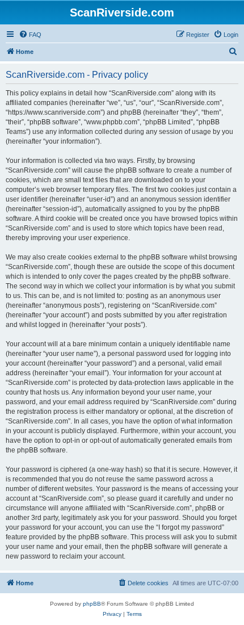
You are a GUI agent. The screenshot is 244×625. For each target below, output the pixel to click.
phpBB (92, 604)
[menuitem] (30, 34)
